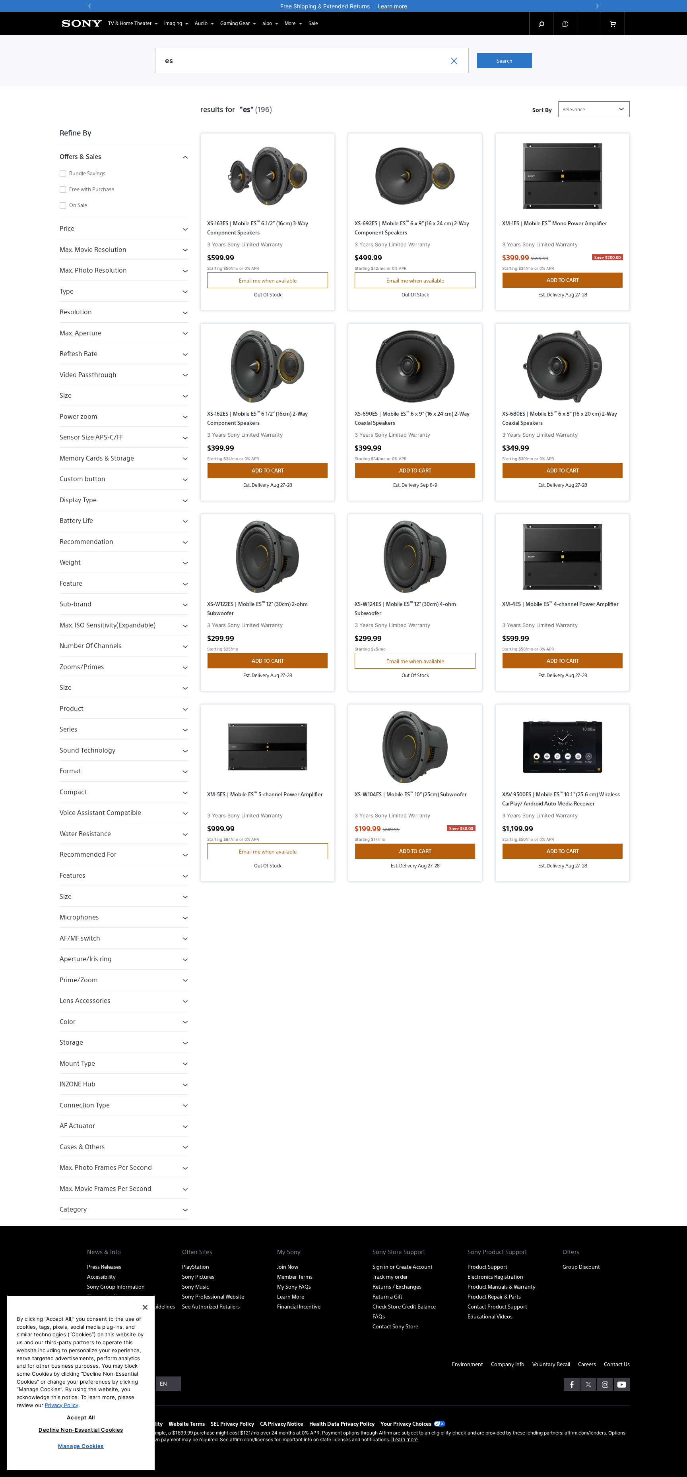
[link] (313, 23)
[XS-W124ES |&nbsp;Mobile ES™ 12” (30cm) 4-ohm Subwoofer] (415, 560)
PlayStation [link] (195, 1266)
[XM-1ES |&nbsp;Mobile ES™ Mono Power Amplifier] (562, 179)
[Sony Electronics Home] (82, 23)
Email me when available (268, 280)
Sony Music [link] (195, 1286)
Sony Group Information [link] (116, 1286)
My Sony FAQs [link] (294, 1286)
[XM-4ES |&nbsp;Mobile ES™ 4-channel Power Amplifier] (562, 560)
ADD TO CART (563, 280)
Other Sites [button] (197, 1251)
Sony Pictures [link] (198, 1276)
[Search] (541, 23)
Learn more (405, 1439)
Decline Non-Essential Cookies (81, 1430)
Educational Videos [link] (490, 1316)
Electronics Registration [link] (495, 1276)
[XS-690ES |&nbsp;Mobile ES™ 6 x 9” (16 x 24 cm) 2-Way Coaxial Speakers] (415, 369)
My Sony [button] (289, 1251)
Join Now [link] (287, 1266)
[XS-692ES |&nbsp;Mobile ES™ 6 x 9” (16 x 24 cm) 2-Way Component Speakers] (415, 179)
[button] (565, 23)
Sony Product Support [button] (497, 1251)
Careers (587, 1364)
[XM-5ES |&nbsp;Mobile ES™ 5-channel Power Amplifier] (267, 750)
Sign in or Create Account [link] (403, 1266)
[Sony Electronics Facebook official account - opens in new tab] (572, 1384)
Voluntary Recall (551, 1364)
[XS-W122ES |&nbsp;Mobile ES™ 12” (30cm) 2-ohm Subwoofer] (267, 560)
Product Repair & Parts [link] (494, 1296)
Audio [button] (201, 23)
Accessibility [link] (101, 1276)
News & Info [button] (104, 1251)
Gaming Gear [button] (235, 23)
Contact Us (617, 1364)
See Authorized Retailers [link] (211, 1306)
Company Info (507, 1364)
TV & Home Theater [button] (129, 23)
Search (504, 60)
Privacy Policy (61, 1405)
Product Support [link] (487, 1266)
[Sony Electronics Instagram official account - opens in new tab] (605, 1384)
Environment (467, 1364)
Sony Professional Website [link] (213, 1296)
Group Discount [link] (581, 1266)
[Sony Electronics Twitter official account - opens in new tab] (588, 1384)
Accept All (81, 1417)
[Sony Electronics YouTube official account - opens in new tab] (622, 1384)
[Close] (145, 1307)
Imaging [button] (173, 23)
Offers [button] (571, 1251)
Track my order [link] (390, 1276)
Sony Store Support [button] (399, 1251)
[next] (597, 6)
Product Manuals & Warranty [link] (502, 1286)
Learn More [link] (290, 1296)
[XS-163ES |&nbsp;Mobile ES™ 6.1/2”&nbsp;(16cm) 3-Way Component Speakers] (267, 179)
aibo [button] (267, 23)
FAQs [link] (379, 1316)
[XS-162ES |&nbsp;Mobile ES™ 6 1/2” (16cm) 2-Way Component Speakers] (267, 369)
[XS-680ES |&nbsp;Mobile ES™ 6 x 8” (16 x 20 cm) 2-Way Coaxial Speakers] (562, 369)
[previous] (90, 6)
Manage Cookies (81, 1446)
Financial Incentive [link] (298, 1306)
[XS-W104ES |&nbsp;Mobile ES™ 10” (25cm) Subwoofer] (415, 750)
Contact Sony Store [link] (395, 1326)
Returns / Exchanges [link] (397, 1286)
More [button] (290, 23)
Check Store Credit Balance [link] (404, 1306)
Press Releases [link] (104, 1266)
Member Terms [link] (294, 1276)
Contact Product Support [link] (497, 1306)
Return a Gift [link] (387, 1296)
